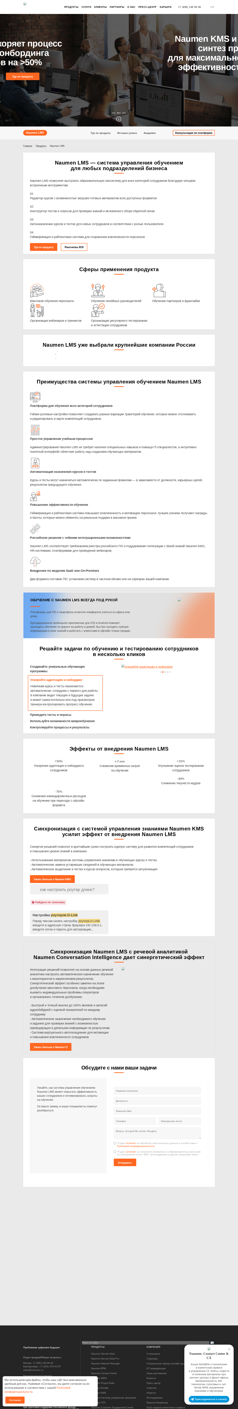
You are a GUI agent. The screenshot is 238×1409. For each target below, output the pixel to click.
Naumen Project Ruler (102, 1383)
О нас (131, 7)
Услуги (86, 7)
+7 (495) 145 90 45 (189, 7)
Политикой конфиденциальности (136, 1146)
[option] (119, 70)
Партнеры (117, 7)
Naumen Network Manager (105, 1363)
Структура (152, 1358)
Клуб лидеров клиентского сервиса (166, 1407)
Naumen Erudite (99, 1388)
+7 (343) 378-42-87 (50, 1366)
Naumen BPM (98, 1368)
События (151, 1388)
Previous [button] (6, 70)
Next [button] (231, 70)
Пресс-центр (147, 7)
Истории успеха (127, 133)
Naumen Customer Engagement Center (112, 1407)
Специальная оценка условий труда (166, 1363)
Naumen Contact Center (104, 1373)
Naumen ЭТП (98, 1402)
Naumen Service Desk (103, 1353)
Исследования (155, 1397)
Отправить (125, 1162)
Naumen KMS (98, 1393)
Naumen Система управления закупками (113, 1397)
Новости (151, 1393)
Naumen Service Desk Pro (105, 1358)
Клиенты (100, 7)
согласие (130, 1143)
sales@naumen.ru (33, 1370)
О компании (153, 1353)
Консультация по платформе (193, 132)
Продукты (71, 7)
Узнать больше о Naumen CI (51, 1047)
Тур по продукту (22, 76)
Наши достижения (157, 1373)
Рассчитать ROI (74, 247)
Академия (150, 133)
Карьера (166, 7)
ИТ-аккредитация (156, 1368)
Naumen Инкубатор (157, 1402)
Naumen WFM (99, 1378)
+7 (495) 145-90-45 (43, 1363)
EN (212, 7)
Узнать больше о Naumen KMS (52, 879)
